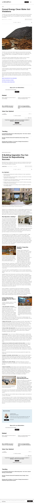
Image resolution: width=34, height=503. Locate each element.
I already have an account (17, 124)
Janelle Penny (4, 166)
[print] (31, 22)
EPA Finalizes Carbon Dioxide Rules (8, 81)
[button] (2, 2)
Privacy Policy (4, 501)
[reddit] (18, 22)
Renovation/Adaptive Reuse (6, 152)
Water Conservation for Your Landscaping (9, 78)
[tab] (4, 114)
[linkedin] (15, 22)
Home (3, 6)
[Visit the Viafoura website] (30, 455)
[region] (17, 116)
